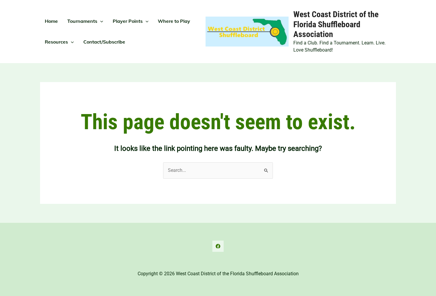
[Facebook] (218, 246)
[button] (100, 21)
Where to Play (174, 21)
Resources (56, 42)
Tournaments (82, 21)
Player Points (128, 21)
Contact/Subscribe (104, 42)
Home (51, 21)
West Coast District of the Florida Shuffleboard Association (335, 24)
